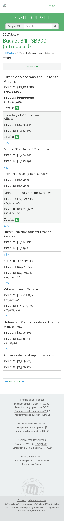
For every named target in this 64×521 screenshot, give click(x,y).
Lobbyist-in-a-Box (37, 500)
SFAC (44, 444)
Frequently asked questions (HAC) (31, 431)
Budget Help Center (32, 464)
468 (6, 226)
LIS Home (21, 500)
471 (6, 316)
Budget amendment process (31, 427)
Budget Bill (14, 26)
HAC (37, 444)
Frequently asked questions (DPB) (31, 414)
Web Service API (40, 460)
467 (6, 168)
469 (6, 254)
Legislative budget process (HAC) (30, 403)
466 (6, 143)
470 (6, 283)
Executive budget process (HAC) (31, 407)
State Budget (32, 17)
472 (6, 349)
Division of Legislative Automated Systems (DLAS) (38, 509)
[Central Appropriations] (23, 381)
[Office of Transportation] (6, 381)
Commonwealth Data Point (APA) (30, 411)
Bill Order (8, 53)
